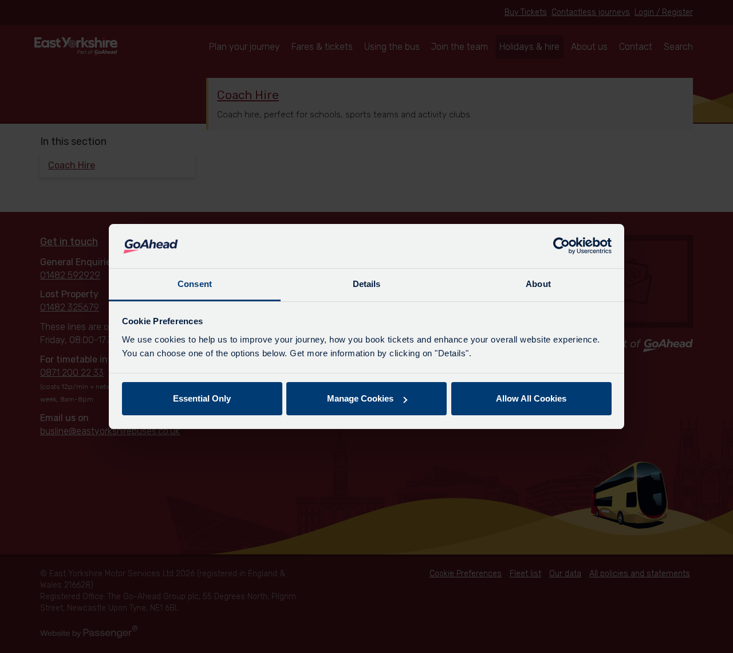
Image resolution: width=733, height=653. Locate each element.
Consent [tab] (195, 284)
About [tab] (538, 284)
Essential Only (202, 398)
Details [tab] (367, 284)
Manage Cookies (360, 398)
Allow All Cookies (531, 398)
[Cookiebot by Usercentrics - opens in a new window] (561, 246)
